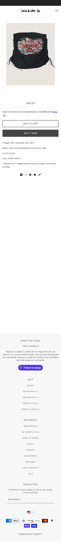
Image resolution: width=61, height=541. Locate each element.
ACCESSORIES (30, 456)
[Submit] (50, 499)
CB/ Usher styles (30, 432)
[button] (39, 175)
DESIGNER (30, 462)
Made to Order (30, 438)
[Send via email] (35, 175)
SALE (30, 474)
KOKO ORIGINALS (31, 468)
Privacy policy (30, 403)
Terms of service (30, 409)
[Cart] (56, 10)
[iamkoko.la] (30, 10)
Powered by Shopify (30, 534)
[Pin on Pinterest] (30, 175)
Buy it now (30, 133)
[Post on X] (26, 175)
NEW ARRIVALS (30, 426)
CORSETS (30, 450)
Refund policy (30, 391)
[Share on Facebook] (21, 175)
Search (30, 385)
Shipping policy (30, 397)
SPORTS (30, 444)
